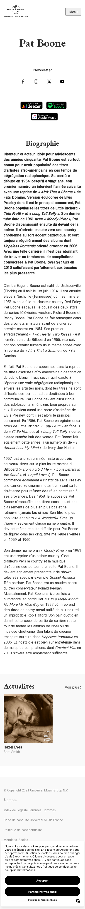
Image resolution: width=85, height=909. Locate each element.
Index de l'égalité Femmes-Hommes (30, 810)
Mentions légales (16, 840)
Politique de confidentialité (23, 830)
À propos (10, 800)
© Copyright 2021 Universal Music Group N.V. (36, 790)
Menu (73, 12)
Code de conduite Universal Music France (33, 820)
